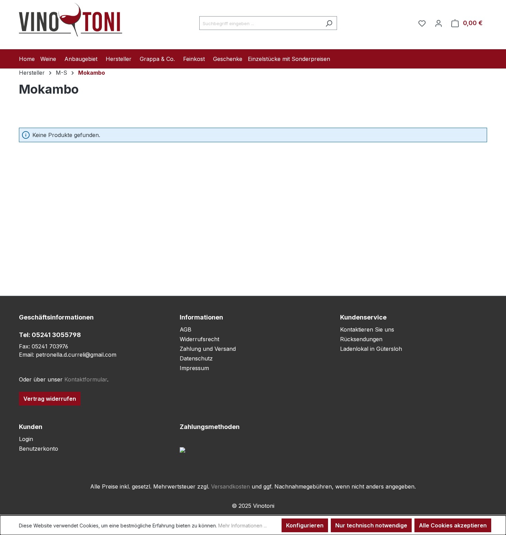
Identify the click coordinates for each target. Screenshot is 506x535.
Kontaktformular (85, 379)
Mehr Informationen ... (242, 525)
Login (26, 439)
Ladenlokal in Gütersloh (371, 348)
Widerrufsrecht (199, 339)
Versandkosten (230, 486)
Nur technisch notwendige (371, 525)
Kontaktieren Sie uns (367, 329)
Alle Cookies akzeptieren (453, 525)
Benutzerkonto (38, 448)
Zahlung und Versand (208, 348)
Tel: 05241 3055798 (50, 334)
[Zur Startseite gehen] (70, 22)
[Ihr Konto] (438, 23)
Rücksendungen (361, 339)
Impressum (194, 368)
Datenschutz (196, 358)
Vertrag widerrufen (49, 398)
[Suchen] (329, 23)
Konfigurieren (305, 525)
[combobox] (260, 23)
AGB (185, 329)
